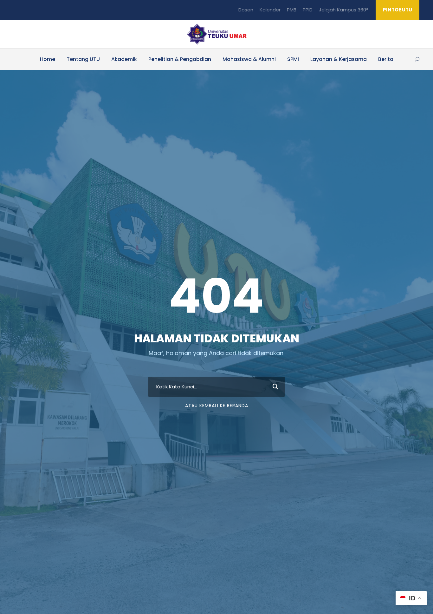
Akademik (124, 59)
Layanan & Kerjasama (338, 59)
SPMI (293, 59)
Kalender (270, 9)
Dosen (245, 9)
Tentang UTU (83, 59)
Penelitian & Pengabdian (179, 59)
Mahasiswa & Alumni (249, 59)
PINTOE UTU (397, 9)
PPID (308, 9)
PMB (291, 9)
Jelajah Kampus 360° (343, 9)
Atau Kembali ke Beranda (216, 405)
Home (47, 59)
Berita (385, 59)
